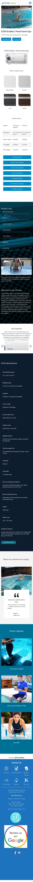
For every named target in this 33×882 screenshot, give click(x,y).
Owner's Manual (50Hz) (17, 167)
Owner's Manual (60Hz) (17, 162)
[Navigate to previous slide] (2, 346)
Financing (6, 784)
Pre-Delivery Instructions (17, 183)
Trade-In (16, 784)
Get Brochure (6, 39)
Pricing (6, 773)
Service (26, 784)
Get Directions (16, 795)
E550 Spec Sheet (17, 157)
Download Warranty (17, 173)
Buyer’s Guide (26, 774)
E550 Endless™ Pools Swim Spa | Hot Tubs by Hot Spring (9, 3)
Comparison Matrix (17, 178)
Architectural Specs (17, 189)
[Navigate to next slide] (30, 346)
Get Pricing (17, 39)
